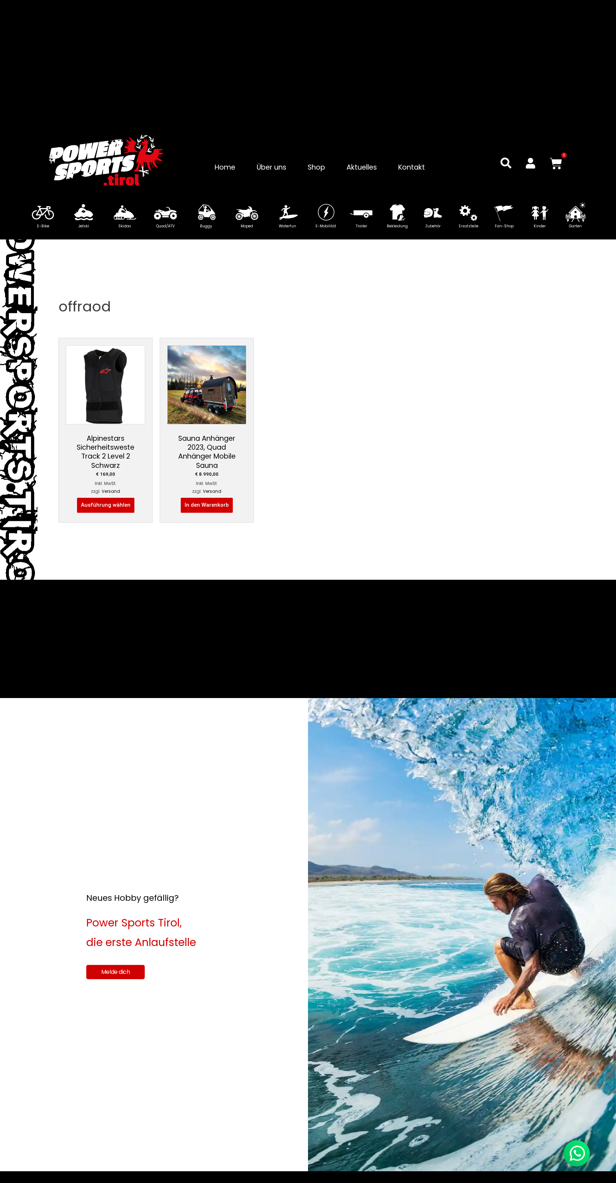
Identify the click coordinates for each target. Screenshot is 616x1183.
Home (225, 167)
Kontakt (411, 167)
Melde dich (115, 972)
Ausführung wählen (105, 505)
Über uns (271, 167)
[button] (506, 163)
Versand (111, 491)
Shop (316, 167)
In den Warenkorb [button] (207, 505)
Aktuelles (361, 167)
